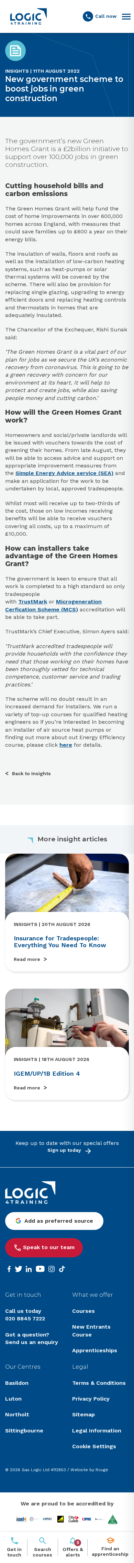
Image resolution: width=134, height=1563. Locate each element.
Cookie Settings (94, 1446)
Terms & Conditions (99, 1383)
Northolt (17, 1414)
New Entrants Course (91, 1330)
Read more (27, 959)
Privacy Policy (91, 1398)
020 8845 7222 (25, 1318)
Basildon (17, 1383)
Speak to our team (49, 1247)
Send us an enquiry (31, 1342)
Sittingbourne (24, 1430)
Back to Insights (31, 773)
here (65, 745)
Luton (13, 1398)
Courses (83, 1311)
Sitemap (83, 1414)
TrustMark (32, 601)
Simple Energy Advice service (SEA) (64, 473)
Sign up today (64, 1150)
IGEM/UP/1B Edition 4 (47, 1073)
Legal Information (96, 1430)
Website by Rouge (89, 1469)
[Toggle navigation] (126, 16)
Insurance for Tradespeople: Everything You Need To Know (60, 942)
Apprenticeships (94, 1350)
